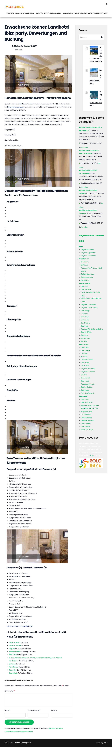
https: (92, 456)
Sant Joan (83, 396)
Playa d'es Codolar (88, 372)
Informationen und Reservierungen (20, 626)
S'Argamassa (85, 338)
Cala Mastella (86, 289)
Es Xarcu (84, 357)
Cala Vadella (85, 350)
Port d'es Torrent (87, 393)
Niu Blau (84, 341)
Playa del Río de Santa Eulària (92, 329)
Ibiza (81, 247)
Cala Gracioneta (87, 277)
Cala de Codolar (87, 387)
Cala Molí (84, 353)
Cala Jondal (85, 378)
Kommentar (10, 691)
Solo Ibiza (18, 50)
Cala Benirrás (86, 424)
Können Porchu (15, 652)
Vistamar (12, 664)
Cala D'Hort (85, 363)
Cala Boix (84, 286)
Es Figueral (85, 320)
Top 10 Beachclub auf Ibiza (96, 76)
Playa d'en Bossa (87, 250)
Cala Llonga (85, 311)
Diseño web (9, 743)
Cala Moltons (86, 415)
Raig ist (12, 649)
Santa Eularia (84, 283)
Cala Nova (84, 335)
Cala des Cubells (87, 360)
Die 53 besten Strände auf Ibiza (48, 13)
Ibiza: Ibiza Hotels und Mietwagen (20, 13)
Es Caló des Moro (87, 274)
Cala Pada (84, 326)
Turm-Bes (12, 670)
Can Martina (85, 323)
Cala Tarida (85, 381)
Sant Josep (83, 344)
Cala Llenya (85, 317)
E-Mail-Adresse (34, 710)
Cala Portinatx (86, 418)
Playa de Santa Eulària (89, 308)
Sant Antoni (84, 259)
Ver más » (84, 147)
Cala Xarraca (85, 427)
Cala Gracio (85, 262)
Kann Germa (13, 667)
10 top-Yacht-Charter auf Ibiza (96, 99)
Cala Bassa (85, 390)
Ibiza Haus (13, 655)
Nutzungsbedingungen (23, 743)
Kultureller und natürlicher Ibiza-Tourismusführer (85, 13)
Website (54, 710)
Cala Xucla (84, 399)
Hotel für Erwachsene (15, 107)
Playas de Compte (88, 384)
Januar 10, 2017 (30, 46)
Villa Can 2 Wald (15, 646)
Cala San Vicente (87, 421)
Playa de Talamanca (88, 256)
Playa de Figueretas (88, 253)
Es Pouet (84, 265)
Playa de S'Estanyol (88, 305)
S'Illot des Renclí (87, 430)
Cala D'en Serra (86, 402)
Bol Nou (84, 375)
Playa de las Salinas (88, 369)
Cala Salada (13, 673)
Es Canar (84, 314)
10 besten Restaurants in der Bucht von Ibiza (96, 54)
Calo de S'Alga (86, 332)
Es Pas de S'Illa (86, 411)
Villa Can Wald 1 (14, 643)
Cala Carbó (85, 347)
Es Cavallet (85, 366)
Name (7, 710)
